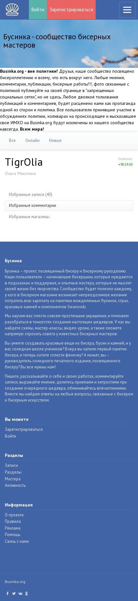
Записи (11, 465)
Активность (15, 485)
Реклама (13, 528)
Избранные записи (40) (30, 194)
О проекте (14, 515)
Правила (13, 521)
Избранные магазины (29, 216)
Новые (55, 140)
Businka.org (15, 581)
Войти (37, 9)
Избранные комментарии (32, 205)
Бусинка (12, 9)
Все (12, 140)
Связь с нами (17, 541)
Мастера (13, 479)
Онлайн (32, 140)
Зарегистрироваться (71, 9)
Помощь (12, 534)
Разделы (13, 472)
